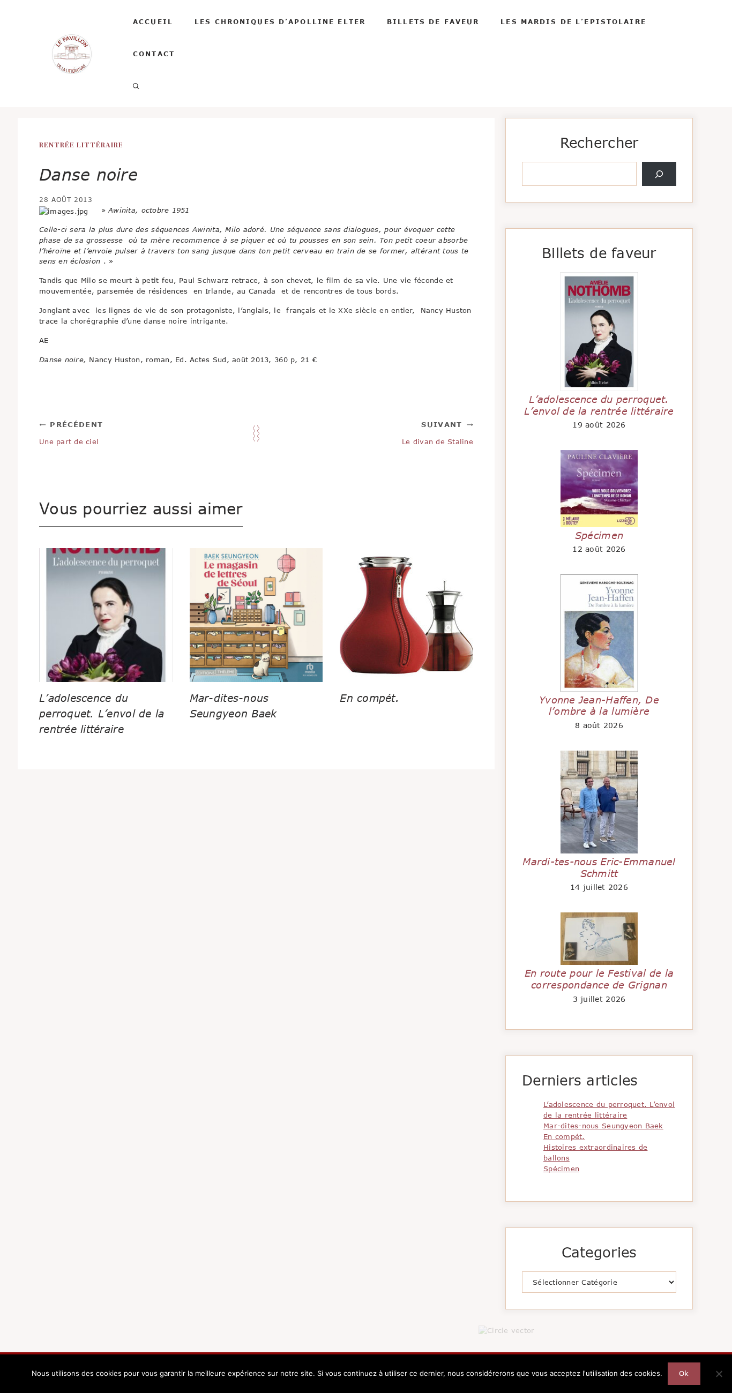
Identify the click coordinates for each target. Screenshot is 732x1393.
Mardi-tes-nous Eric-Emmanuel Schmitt (598, 867)
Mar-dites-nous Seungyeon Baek (603, 1125)
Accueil (153, 21)
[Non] (718, 1373)
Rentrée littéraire (81, 144)
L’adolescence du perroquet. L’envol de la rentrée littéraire (101, 713)
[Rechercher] (659, 174)
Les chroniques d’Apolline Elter (280, 21)
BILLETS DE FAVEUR (433, 21)
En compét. (369, 698)
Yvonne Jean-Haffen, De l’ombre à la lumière (599, 705)
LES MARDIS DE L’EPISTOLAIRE (573, 21)
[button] (136, 86)
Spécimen (599, 535)
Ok (684, 1373)
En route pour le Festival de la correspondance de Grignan (599, 979)
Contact (154, 53)
